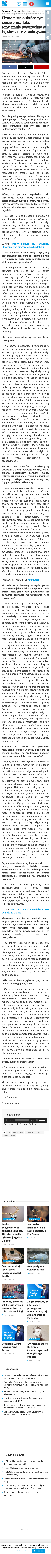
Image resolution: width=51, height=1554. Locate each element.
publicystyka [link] (18, 1132)
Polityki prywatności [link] (23, 1551)
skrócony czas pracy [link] (34, 1132)
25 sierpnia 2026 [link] (8, 1244)
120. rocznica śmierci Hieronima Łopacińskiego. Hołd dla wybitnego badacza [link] (37, 1350)
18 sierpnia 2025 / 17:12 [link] (10, 37)
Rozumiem (38, 1551)
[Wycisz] (36, 1120)
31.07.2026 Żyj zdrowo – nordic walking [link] (21, 1468)
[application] (25, 1120)
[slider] (42, 1120)
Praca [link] (13, 1136)
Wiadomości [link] (9, 1219)
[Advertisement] (25, 1166)
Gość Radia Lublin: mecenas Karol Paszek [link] (11, 1347)
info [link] (8, 1132)
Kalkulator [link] (33, 579)
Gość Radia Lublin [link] (37, 1296)
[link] (4, 3)
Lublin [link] (5, 1136)
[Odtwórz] (7, 1120)
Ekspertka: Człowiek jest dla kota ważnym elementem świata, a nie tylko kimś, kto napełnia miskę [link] (26, 1385)
